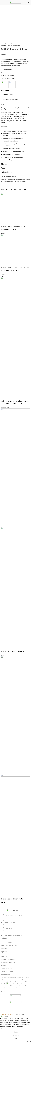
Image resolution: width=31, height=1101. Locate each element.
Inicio (2, 43)
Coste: (3, 90)
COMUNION (11, 112)
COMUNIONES (20, 112)
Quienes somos (5, 974)
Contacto (3, 965)
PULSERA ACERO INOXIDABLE (14, 651)
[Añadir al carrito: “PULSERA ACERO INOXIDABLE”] (3, 648)
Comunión (13, 43)
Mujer (2, 110)
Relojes (7, 110)
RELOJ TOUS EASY (16, 121)
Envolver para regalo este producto (11, 73)
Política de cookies (6, 968)
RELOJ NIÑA (10, 119)
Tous (2, 104)
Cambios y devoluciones (8, 959)
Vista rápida (7, 224)
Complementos (13, 108)
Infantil (27, 108)
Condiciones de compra (8, 962)
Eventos (7, 43)
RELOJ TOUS (5, 121)
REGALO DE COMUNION (22, 114)
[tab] (7, 131)
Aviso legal (4, 956)
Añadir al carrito (8, 94)
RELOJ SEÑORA (20, 119)
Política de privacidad (7, 971)
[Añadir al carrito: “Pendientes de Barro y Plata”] (3, 896)
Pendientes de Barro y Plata (12, 899)
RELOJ (4, 117)
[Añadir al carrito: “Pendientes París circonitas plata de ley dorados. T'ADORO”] (3, 265)
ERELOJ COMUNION (7, 114)
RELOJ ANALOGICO (13, 117)
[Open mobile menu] (1, 2)
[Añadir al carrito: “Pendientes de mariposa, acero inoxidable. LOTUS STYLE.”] (3, 224)
